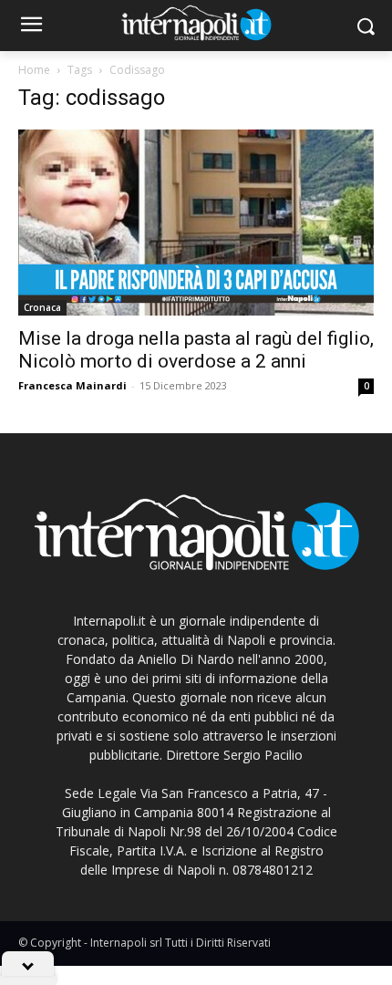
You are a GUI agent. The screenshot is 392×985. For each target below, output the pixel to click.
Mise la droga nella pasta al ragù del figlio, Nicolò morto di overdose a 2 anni (196, 349)
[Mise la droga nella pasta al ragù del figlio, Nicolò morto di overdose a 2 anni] (196, 223)
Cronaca (42, 307)
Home (34, 70)
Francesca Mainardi (72, 385)
